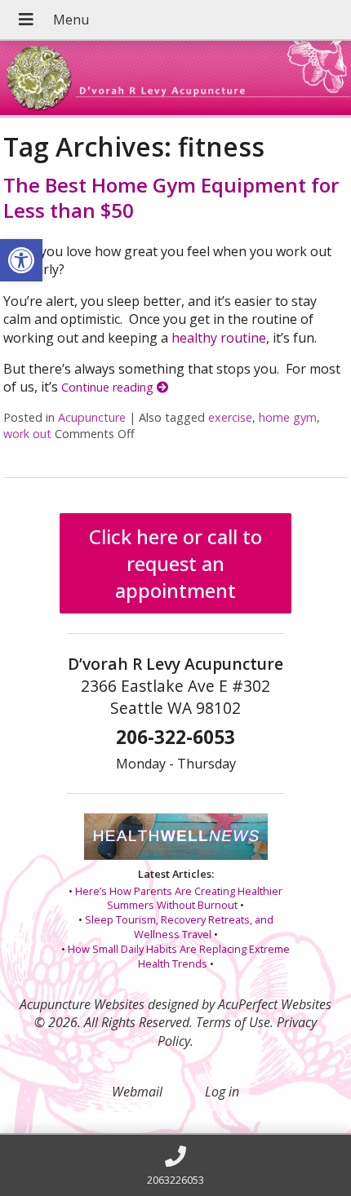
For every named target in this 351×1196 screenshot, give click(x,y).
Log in (222, 1092)
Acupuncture (92, 417)
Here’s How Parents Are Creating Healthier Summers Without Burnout (178, 898)
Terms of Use (233, 1022)
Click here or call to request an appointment (175, 563)
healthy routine (218, 338)
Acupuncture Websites (82, 1004)
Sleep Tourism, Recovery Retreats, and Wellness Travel (179, 926)
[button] (21, 260)
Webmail (137, 1092)
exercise (230, 417)
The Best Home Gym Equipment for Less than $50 (171, 197)
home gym (288, 417)
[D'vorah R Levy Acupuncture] (175, 79)
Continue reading (109, 387)
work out (27, 433)
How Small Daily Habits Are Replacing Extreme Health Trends (179, 956)
